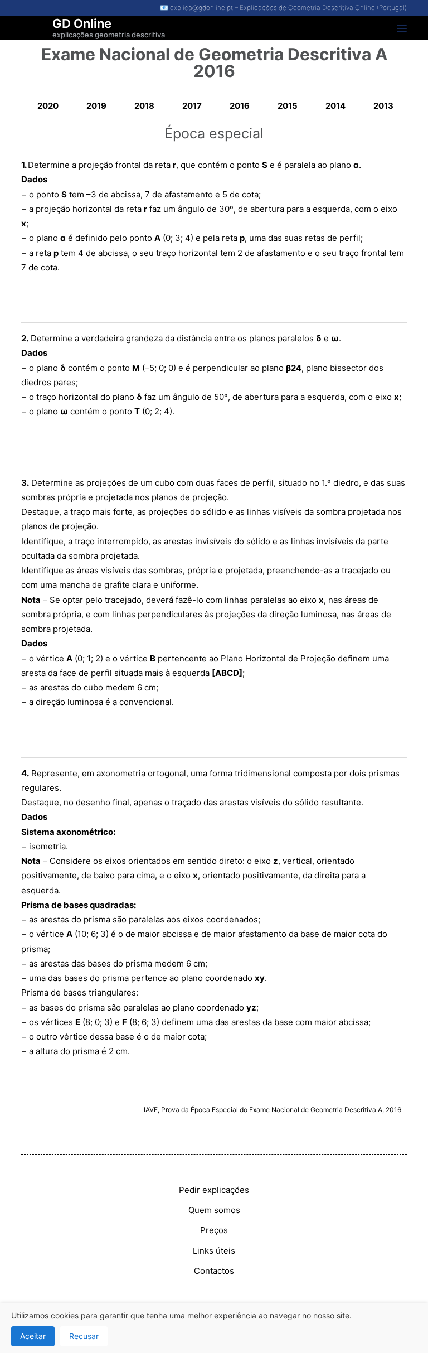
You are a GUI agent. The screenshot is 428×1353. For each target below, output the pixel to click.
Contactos (214, 1270)
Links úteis (214, 1250)
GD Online (81, 23)
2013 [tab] (383, 105)
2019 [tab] (96, 105)
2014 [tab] (335, 105)
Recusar (84, 1336)
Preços (214, 1230)
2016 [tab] (240, 105)
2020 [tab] (48, 105)
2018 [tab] (144, 105)
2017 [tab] (192, 105)
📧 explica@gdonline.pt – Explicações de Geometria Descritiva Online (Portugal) (283, 7)
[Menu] (402, 28)
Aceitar (33, 1336)
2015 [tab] (288, 105)
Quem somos (214, 1210)
